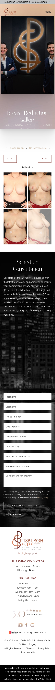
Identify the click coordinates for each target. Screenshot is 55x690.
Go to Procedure (38, 148)
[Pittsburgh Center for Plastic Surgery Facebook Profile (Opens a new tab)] (26, 625)
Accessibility (29, 652)
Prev (10, 159)
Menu (48, 11)
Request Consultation (20, 506)
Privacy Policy (42, 498)
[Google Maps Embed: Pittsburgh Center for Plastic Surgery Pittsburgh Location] (27, 356)
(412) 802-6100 (12, 514)
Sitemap (30, 648)
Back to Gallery (16, 148)
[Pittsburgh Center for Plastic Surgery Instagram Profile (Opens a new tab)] (20, 625)
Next (45, 159)
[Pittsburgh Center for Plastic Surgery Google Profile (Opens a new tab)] (32, 625)
